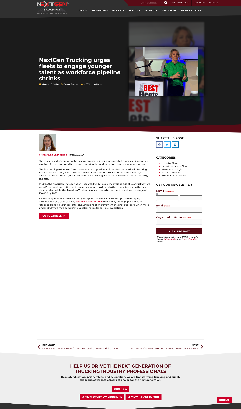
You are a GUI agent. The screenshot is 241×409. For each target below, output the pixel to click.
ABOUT (83, 10)
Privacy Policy (170, 239)
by (53, 154)
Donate (213, 2)
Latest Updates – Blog (174, 166)
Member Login (180, 2)
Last (182, 194)
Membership (100, 10)
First (158, 194)
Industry (151, 10)
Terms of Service (189, 239)
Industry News (170, 163)
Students (117, 10)
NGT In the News (93, 84)
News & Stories (191, 10)
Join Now (199, 2)
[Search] (166, 2)
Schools (134, 10)
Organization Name (173, 217)
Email (164, 205)
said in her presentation (89, 201)
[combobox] (151, 2)
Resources (169, 10)
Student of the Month (174, 175)
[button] (159, 144)
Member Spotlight (172, 169)
